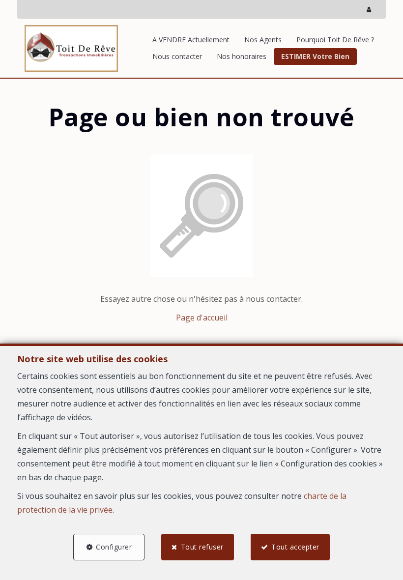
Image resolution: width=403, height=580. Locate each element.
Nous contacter (177, 56)
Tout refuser (202, 546)
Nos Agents (263, 39)
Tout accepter (295, 546)
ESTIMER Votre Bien (315, 56)
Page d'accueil (202, 317)
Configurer (114, 546)
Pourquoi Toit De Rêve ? (335, 39)
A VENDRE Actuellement (191, 39)
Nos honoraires (241, 56)
